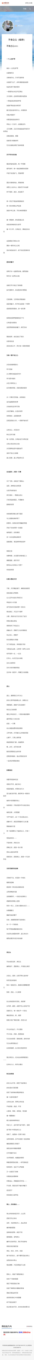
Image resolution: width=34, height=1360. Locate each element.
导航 (24, 9)
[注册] (30, 3)
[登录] (27, 3)
